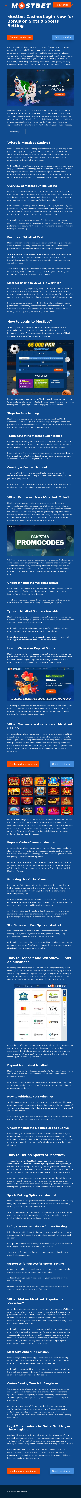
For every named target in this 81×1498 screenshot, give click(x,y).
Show (21, 132)
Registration (62, 5)
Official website (63, 37)
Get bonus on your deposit (23, 1471)
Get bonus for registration (23, 764)
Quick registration (61, 764)
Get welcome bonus (20, 37)
